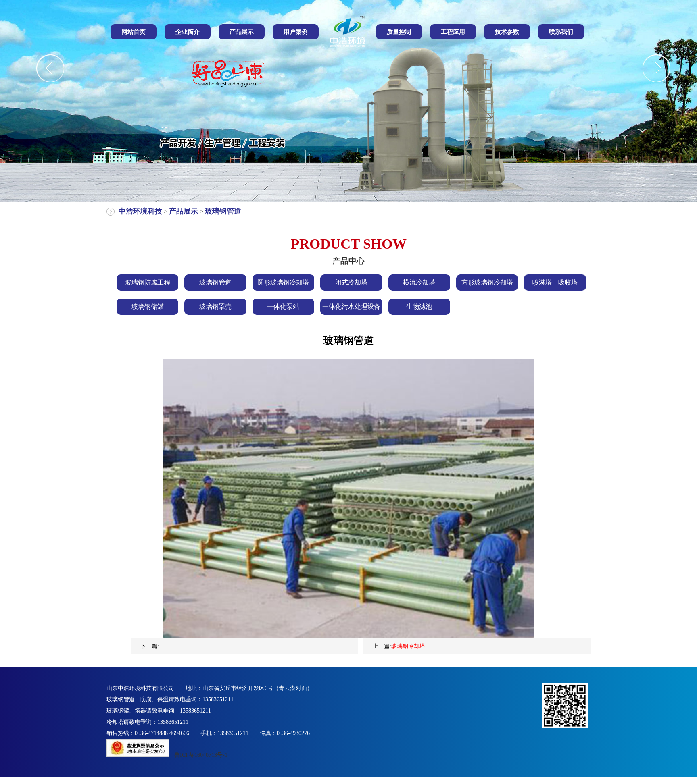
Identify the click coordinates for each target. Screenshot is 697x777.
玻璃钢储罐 (147, 306)
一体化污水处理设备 (351, 306)
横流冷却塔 (419, 282)
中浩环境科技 (140, 211)
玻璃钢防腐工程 (147, 282)
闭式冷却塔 (351, 282)
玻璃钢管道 (223, 211)
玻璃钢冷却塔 (408, 646)
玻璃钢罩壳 (215, 306)
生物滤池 (419, 306)
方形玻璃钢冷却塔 (487, 282)
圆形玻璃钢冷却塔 (283, 282)
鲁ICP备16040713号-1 (200, 755)
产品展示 (183, 211)
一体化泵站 (283, 306)
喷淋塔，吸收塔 (555, 282)
